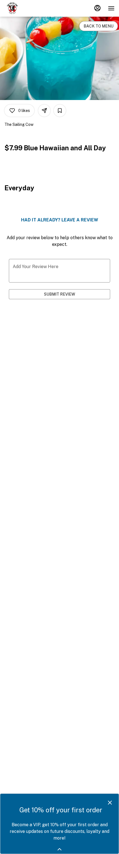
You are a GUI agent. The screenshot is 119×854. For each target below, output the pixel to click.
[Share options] (44, 110)
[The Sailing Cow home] (29, 8)
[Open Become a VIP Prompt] (59, 849)
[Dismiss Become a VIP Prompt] (110, 802)
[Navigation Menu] (111, 8)
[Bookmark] (60, 110)
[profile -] (97, 8)
